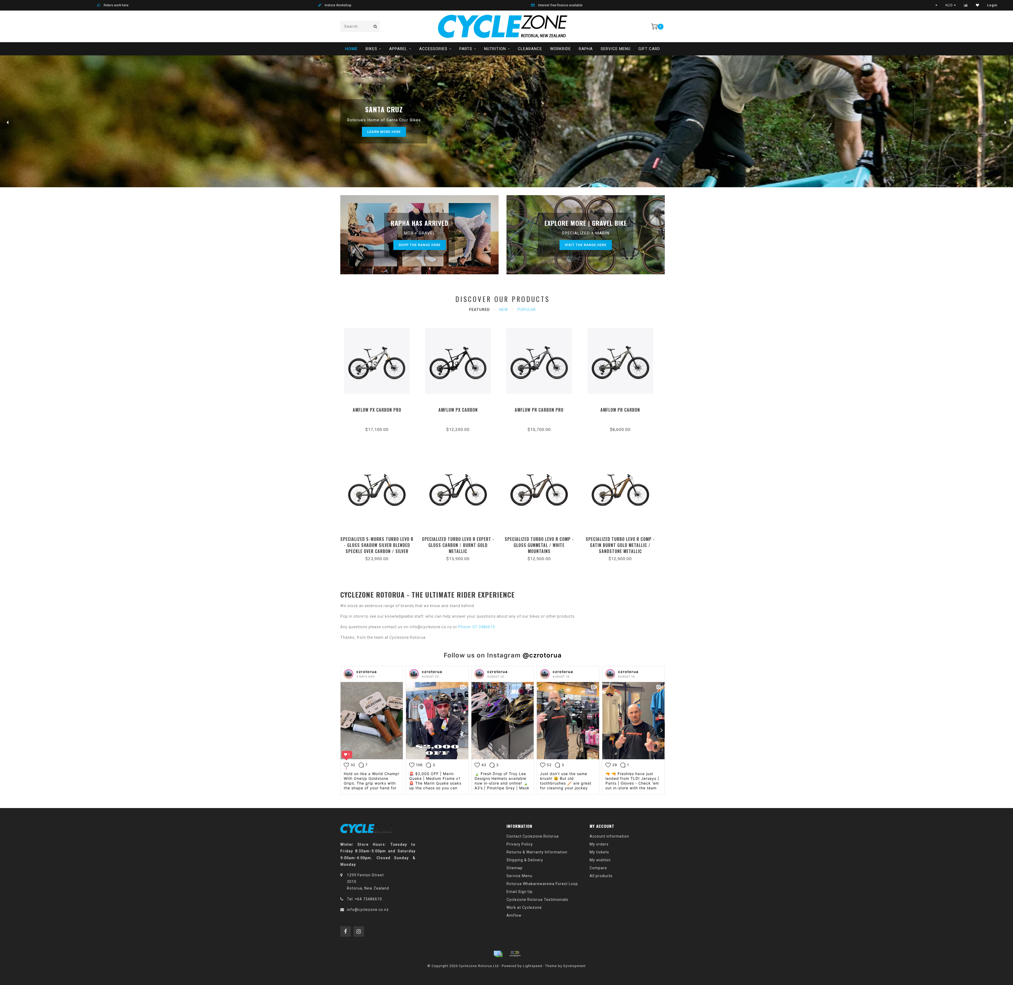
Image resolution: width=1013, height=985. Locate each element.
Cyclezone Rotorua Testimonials (537, 899)
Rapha (586, 48)
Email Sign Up (519, 892)
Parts (465, 48)
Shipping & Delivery (524, 860)
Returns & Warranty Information (536, 852)
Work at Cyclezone (524, 907)
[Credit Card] (498, 954)
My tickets (599, 852)
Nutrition (495, 48)
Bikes (371, 48)
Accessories (433, 48)
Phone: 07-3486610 (476, 627)
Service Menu (615, 48)
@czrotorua (542, 655)
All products (601, 876)
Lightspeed (532, 966)
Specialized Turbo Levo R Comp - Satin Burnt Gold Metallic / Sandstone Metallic (620, 545)
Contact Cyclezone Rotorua (532, 836)
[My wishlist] (977, 5)
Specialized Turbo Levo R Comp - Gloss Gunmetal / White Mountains (539, 545)
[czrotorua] (348, 674)
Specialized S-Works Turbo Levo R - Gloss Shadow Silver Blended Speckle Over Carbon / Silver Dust (376, 548)
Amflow (514, 915)
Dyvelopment (574, 966)
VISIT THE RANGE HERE (585, 245)
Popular (527, 309)
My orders (599, 844)
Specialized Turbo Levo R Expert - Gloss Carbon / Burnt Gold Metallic (458, 545)
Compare (598, 868)
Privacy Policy (519, 844)
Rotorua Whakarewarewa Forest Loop (542, 884)
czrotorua (366, 671)
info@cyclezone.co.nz (368, 909)
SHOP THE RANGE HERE (420, 245)
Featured (479, 309)
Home (351, 48)
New (503, 309)
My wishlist (600, 860)
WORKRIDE (560, 48)
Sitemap (514, 868)
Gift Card (649, 48)
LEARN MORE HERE (384, 132)
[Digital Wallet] (515, 954)
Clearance (530, 48)
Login (992, 5)
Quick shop (379, 408)
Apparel (398, 48)
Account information (609, 836)
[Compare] (966, 5)
